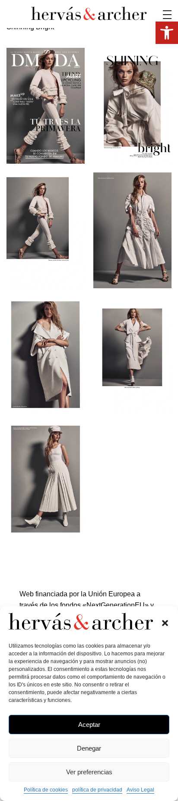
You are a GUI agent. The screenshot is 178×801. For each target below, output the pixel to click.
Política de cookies (46, 790)
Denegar (89, 748)
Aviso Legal (140, 790)
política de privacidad (97, 790)
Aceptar (89, 724)
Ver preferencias (89, 772)
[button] (165, 623)
